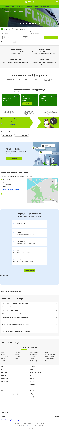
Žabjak (46, 352)
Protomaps (46, 201)
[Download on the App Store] (15, 420)
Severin (32, 358)
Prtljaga (32, 406)
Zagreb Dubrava (5, 356)
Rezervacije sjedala (35, 403)
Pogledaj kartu (27, 103)
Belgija (31, 375)
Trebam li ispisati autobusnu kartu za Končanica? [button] (15, 317)
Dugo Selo (32, 356)
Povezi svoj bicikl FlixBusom (37, 400)
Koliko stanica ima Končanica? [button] (10, 310)
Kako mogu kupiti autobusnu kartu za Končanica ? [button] (15, 303)
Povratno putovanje (20, 29)
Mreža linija (4, 372)
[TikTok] (57, 420)
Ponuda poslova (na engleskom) (9, 394)
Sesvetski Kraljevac (50, 358)
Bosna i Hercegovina (35, 372)
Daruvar (3, 358)
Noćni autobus (5, 378)
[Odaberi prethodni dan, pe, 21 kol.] (18, 38)
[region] (42, 190)
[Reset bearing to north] (56, 184)
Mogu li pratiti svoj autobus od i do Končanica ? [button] (14, 321)
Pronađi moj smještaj (8, 42)
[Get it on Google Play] (6, 420)
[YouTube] (56, 420)
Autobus (14, 11)
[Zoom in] (56, 180)
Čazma (17, 354)
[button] (13, 180)
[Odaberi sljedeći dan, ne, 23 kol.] (20, 38)
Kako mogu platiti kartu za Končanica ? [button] (12, 328)
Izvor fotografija (5, 406)
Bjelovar (3, 354)
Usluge (32, 394)
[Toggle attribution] (56, 202)
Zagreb (2, 352)
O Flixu (2, 391)
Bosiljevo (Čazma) (49, 356)
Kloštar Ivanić (33, 354)
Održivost (3, 409)
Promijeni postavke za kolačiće (37, 425)
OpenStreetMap (52, 201)
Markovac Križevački (50, 354)
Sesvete (17, 352)
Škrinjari (46, 361)
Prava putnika (35, 423)
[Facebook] (55, 420)
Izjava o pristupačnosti (21, 425)
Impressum (41, 423)
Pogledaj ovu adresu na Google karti (12, 189)
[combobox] (16, 33)
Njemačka (32, 369)
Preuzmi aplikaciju (5, 381)
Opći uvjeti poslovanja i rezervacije (10, 400)
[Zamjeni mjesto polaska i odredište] (29, 33)
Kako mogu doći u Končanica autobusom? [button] (13, 307)
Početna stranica (5, 11)
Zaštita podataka (27, 423)
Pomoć (32, 391)
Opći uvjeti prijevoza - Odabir (8, 403)
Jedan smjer (7, 29)
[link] (29, 154)
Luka (16, 361)
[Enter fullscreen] (56, 187)
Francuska (32, 384)
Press (2, 397)
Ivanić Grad (3, 361)
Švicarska (32, 381)
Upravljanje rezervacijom (36, 397)
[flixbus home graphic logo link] (29, 2)
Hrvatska (20, 11)
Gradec (17, 358)
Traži (51, 38)
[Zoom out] (56, 182)
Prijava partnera (5, 412)
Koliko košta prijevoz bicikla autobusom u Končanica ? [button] (16, 331)
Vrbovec (17, 356)
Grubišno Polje (33, 361)
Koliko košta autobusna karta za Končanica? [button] (14, 314)
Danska (32, 378)
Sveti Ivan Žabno (34, 352)
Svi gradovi (4, 369)
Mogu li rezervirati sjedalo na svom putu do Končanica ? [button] (17, 324)
